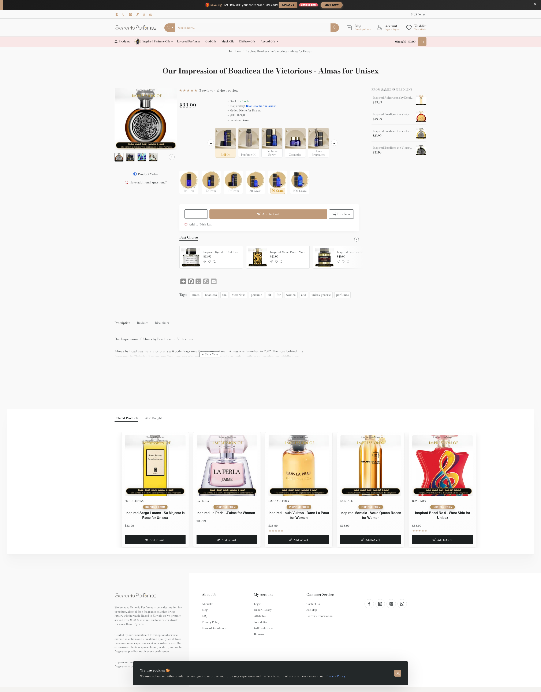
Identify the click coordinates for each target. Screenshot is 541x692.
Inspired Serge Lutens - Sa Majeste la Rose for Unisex (155, 515)
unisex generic (321, 295)
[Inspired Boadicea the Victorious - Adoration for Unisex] (421, 133)
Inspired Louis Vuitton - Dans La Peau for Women (299, 515)
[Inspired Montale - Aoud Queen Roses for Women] (370, 465)
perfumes (342, 295)
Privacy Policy (335, 676)
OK (397, 673)
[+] (204, 214)
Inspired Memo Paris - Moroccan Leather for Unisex (288, 252)
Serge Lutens (134, 500)
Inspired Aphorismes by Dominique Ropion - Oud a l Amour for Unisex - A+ (393, 98)
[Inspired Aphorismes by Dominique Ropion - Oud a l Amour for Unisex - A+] (421, 100)
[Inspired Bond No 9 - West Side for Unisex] (442, 465)
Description (122, 323)
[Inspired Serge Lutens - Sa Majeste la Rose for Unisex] (155, 465)
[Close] (535, 4)
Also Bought (153, 418)
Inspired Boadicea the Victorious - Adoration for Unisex (393, 131)
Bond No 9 (419, 500)
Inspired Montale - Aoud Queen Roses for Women (370, 515)
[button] (120, 157)
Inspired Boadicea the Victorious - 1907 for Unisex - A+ (393, 114)
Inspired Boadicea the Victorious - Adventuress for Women (393, 148)
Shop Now (332, 4)
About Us (209, 594)
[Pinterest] (145, 14)
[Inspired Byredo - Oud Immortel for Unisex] (190, 257)
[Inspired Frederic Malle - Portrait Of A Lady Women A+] (324, 257)
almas (195, 295)
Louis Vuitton (278, 500)
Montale (346, 500)
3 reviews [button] (206, 90)
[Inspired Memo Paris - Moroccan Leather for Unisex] (257, 257)
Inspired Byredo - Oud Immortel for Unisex (221, 252)
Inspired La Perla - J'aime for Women (226, 513)
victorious (238, 295)
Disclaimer (162, 323)
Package (186, 164)
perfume (256, 295)
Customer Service (320, 594)
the (224, 295)
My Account (263, 594)
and (303, 295)
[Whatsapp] (151, 14)
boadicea (211, 295)
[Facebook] (118, 14)
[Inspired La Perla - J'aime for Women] (227, 465)
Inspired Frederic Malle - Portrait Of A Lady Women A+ (355, 252)
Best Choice (188, 237)
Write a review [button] (227, 90)
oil (269, 295)
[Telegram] (138, 14)
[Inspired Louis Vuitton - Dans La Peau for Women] (298, 465)
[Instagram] (131, 14)
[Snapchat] (124, 14)
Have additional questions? (148, 183)
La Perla (203, 500)
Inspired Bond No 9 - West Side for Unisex (442, 515)
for (279, 295)
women (291, 295)
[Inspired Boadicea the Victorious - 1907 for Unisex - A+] (421, 116)
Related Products (126, 418)
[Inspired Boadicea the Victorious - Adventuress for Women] (421, 150)
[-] (188, 214)
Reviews (142, 323)
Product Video (148, 174)
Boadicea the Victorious (261, 106)
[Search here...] (335, 27)
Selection (186, 132)
